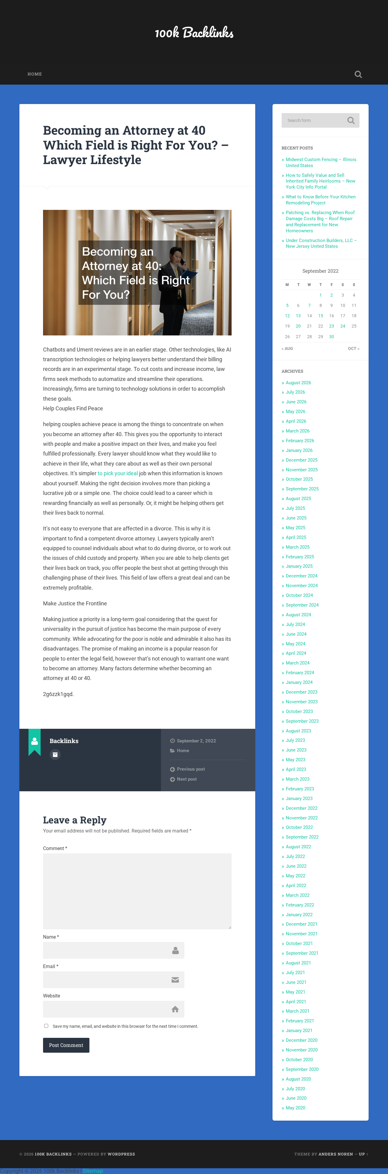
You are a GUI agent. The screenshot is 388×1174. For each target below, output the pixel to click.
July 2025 (295, 508)
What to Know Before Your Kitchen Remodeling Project (321, 200)
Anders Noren (336, 1154)
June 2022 (296, 866)
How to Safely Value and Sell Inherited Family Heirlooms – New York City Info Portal (320, 181)
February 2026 (300, 440)
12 (287, 315)
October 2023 (299, 711)
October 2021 (299, 943)
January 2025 (299, 566)
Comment (55, 848)
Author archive (55, 754)
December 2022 (301, 808)
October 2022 (299, 827)
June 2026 (296, 402)
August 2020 (298, 1079)
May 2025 (295, 527)
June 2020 (296, 1098)
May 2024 (295, 644)
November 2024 (302, 585)
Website (51, 996)
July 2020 (295, 1089)
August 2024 (298, 614)
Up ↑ (364, 1154)
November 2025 (302, 470)
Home (35, 74)
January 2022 (299, 914)
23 (331, 326)
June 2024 (296, 634)
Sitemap (93, 1171)
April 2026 (296, 421)
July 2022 (295, 856)
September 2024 (302, 605)
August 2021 (298, 963)
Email (51, 966)
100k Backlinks (194, 32)
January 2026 (299, 450)
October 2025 (299, 479)
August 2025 (298, 498)
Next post (187, 779)
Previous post (191, 769)
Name (51, 937)
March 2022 (297, 895)
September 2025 (302, 489)
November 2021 (302, 934)
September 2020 (302, 1069)
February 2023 (300, 789)
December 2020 (301, 1040)
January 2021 (299, 1030)
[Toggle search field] (358, 74)
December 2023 (301, 692)
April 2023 (296, 769)
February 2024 (300, 672)
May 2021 (295, 992)
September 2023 (302, 721)
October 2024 (299, 595)
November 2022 (302, 818)
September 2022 (302, 837)
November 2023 (302, 702)
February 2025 (300, 557)
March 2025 (297, 547)
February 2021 (300, 1021)
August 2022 (298, 846)
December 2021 (301, 924)
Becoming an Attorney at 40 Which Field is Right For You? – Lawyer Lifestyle (136, 144)
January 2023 (299, 798)
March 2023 (297, 779)
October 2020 (299, 1059)
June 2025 (296, 518)
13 (298, 315)
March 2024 (297, 663)
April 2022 (296, 885)
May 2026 (295, 411)
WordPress (121, 1154)
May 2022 (295, 876)
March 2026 (297, 431)
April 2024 (296, 653)
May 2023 (295, 759)
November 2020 (302, 1050)
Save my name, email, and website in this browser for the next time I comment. (126, 1026)
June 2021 (296, 982)
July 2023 (295, 740)
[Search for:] (321, 120)
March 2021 (297, 1011)
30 (331, 336)
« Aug (287, 348)
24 (342, 326)
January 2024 (299, 682)
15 (320, 315)
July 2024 (295, 624)
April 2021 (296, 1001)
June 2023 (296, 750)
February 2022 (300, 905)
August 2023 (298, 731)
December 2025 (301, 460)
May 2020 (295, 1108)
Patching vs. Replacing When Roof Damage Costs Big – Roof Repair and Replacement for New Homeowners (320, 222)
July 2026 (295, 392)
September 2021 (302, 953)
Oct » (354, 348)
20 (298, 326)
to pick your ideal (118, 473)
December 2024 (301, 576)
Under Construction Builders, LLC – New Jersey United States (321, 243)
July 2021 (295, 972)
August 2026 (298, 382)
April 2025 (296, 537)
